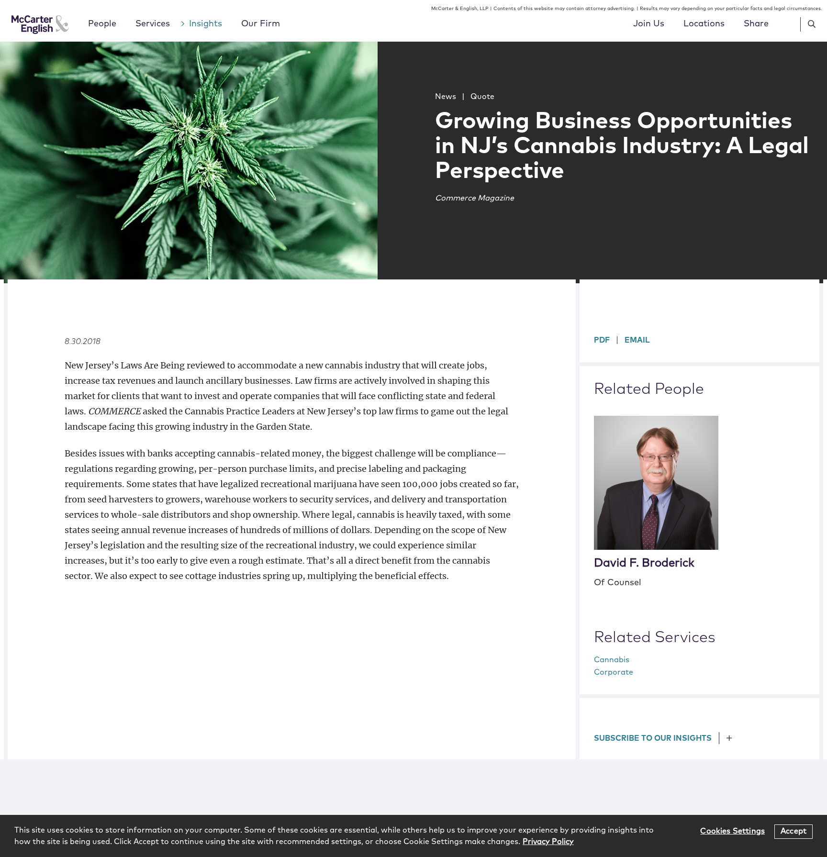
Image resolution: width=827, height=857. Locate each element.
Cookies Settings (732, 831)
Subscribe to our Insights (653, 738)
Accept (793, 831)
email (637, 340)
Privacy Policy (548, 842)
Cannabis (611, 660)
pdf (602, 340)
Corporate (613, 672)
